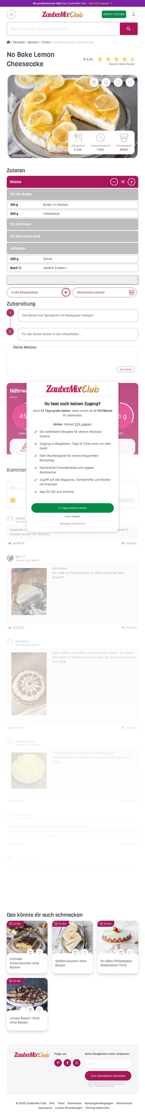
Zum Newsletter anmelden (108, 1076)
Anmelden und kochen (72, 523)
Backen (33, 42)
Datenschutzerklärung (104, 1086)
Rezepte (19, 42)
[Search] (129, 29)
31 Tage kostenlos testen (72, 507)
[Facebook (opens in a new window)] (67, 1063)
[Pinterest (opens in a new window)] (58, 1063)
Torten (45, 42)
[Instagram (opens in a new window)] (76, 1063)
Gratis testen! (113, 14)
